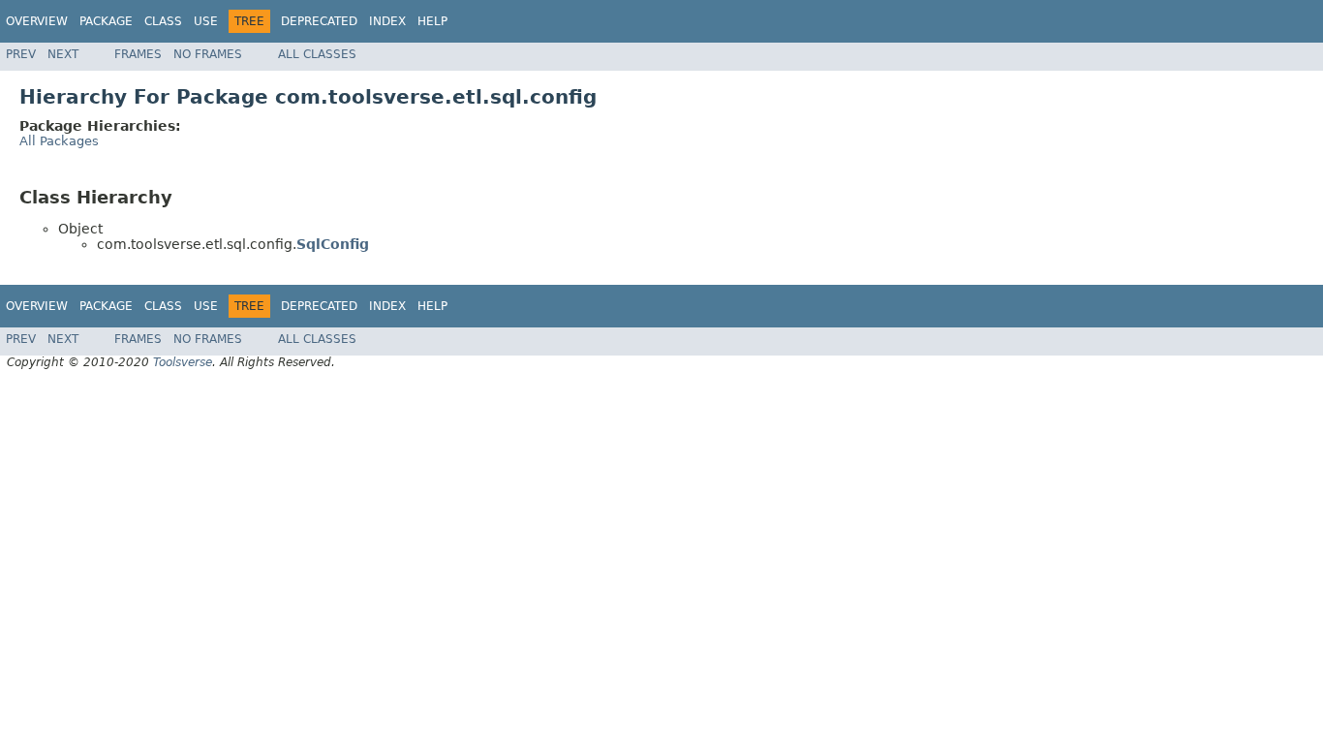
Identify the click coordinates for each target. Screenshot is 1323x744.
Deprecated (319, 21)
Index (387, 21)
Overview (37, 21)
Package (106, 21)
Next (62, 54)
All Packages (59, 141)
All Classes (317, 54)
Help (432, 21)
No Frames (207, 54)
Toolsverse (182, 362)
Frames (138, 54)
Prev (21, 54)
